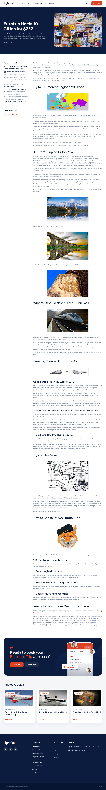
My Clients (35, 769)
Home (55, 747)
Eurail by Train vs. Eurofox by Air (14, 75)
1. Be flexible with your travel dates (15, 91)
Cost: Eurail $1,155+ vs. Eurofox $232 (15, 77)
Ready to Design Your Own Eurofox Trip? (15, 102)
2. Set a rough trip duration (13, 94)
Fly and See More (9, 86)
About (55, 750)
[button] (21, 3)
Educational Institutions (39, 750)
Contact (56, 757)
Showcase (7, 18)
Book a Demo (31, 665)
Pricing (29, 3)
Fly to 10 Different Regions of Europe (16, 66)
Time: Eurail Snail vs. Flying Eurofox (15, 84)
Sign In (87, 3)
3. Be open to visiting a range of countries (17, 96)
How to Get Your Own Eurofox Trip (15, 89)
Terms (100, 787)
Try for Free (96, 3)
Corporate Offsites (38, 757)
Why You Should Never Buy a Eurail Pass (14, 71)
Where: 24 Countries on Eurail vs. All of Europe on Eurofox (16, 80)
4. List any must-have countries (14, 99)
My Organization (37, 766)
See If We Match (50, 3)
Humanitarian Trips (37, 753)
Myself (34, 773)
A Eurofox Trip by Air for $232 (13, 69)
